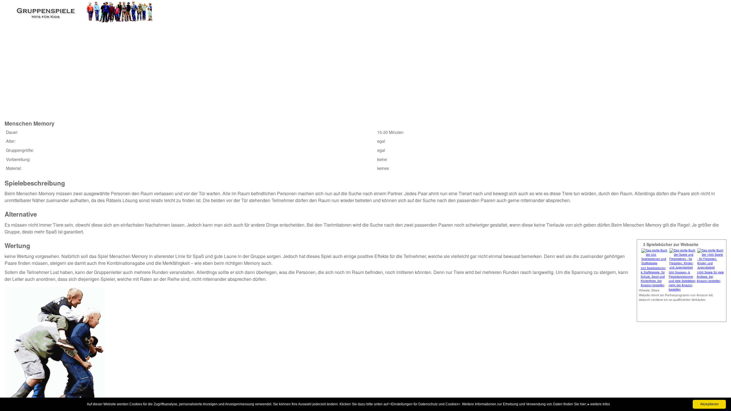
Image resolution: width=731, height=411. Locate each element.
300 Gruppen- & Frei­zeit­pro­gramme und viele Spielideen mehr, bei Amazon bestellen (682, 280)
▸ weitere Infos (599, 404)
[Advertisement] (109, 71)
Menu (15, 10)
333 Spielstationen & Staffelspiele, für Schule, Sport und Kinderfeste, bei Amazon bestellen (653, 276)
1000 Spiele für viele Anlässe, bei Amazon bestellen (710, 276)
